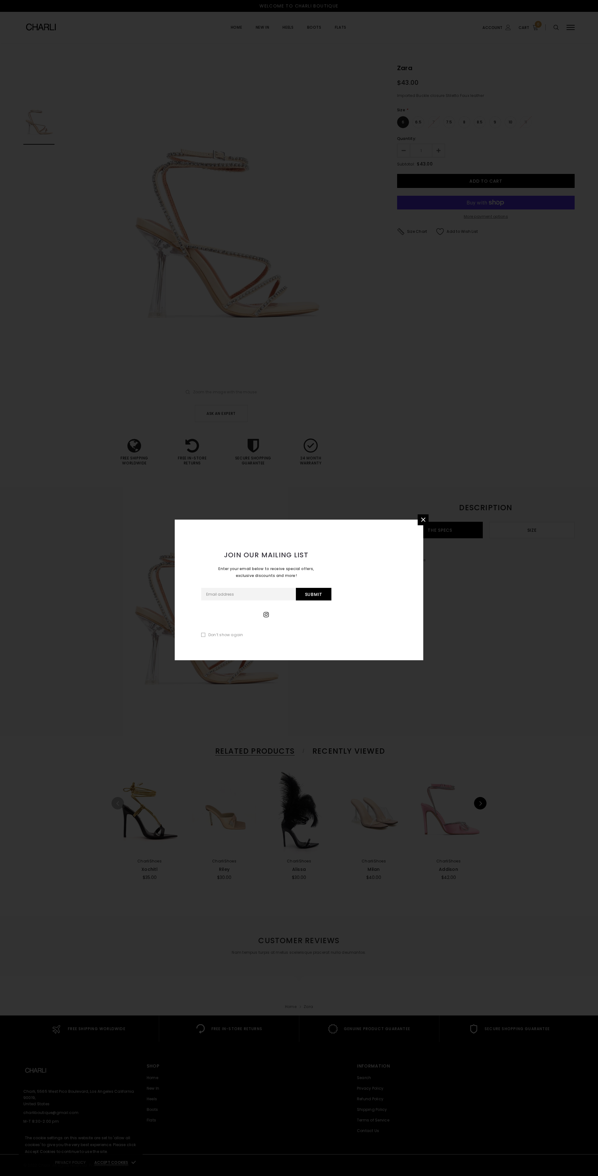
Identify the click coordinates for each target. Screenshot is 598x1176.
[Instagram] (266, 614)
